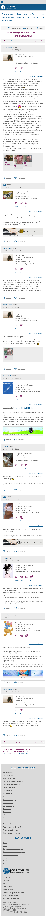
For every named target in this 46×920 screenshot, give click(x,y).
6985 (16, 206)
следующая (17, 41)
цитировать (21, 178)
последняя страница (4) (34, 41)
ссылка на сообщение (36, 76)
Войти (41, 28)
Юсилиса (6, 446)
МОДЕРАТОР (7, 376)
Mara (4, 497)
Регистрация (7, 2)
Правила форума (16, 28)
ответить (8, 178)
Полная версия (20, 2)
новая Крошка (8, 615)
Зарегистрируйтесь (20, 753)
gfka (4, 185)
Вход (13, 2)
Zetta (5, 558)
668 (21, 639)
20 (20, 468)
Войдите (6, 753)
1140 (16, 521)
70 (20, 521)
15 (20, 400)
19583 (17, 580)
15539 (17, 639)
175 (21, 206)
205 (16, 468)
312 (21, 580)
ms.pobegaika (7, 47)
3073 (16, 400)
